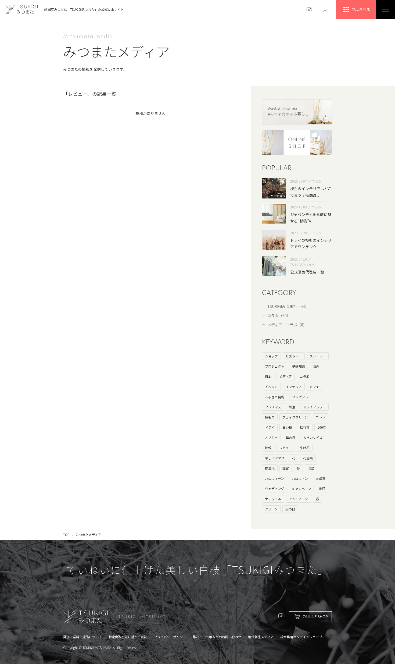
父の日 (290, 509)
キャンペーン (301, 488)
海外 (316, 366)
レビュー (285, 447)
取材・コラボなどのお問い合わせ (217, 636)
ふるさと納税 (274, 397)
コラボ (304, 376)
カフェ (314, 386)
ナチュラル (273, 498)
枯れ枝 (305, 427)
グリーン (271, 509)
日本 (268, 376)
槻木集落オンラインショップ (301, 636)
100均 (321, 427)
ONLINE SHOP (315, 616)
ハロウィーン (274, 478)
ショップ (271, 356)
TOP (66, 534)
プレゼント (300, 397)
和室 (292, 406)
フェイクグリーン (295, 417)
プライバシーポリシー (170, 636)
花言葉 (308, 458)
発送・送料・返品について (82, 636)
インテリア (294, 386)
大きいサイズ (312, 437)
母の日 (290, 437)
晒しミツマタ (274, 458)
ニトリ (320, 417)
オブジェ (271, 437)
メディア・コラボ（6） (287, 324)
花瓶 (322, 488)
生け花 (305, 447)
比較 (268, 447)
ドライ (270, 427)
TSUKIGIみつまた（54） (288, 306)
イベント (271, 386)
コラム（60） (278, 315)
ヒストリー (294, 356)
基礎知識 (298, 366)
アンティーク (298, 498)
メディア (285, 376)
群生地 (270, 468)
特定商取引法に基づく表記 (128, 636)
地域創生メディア (261, 636)
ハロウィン (300, 478)
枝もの (270, 417)
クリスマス (273, 406)
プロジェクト (274, 366)
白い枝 (287, 427)
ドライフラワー (314, 406)
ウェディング (274, 488)
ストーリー (318, 356)
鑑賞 (285, 468)
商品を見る (360, 9)
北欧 (311, 468)
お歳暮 (320, 478)
